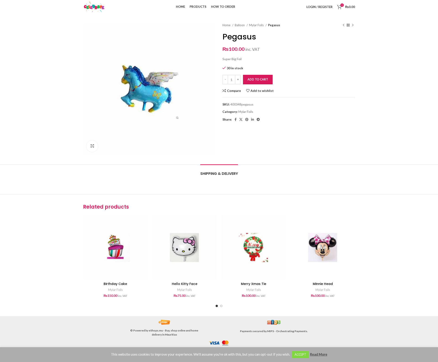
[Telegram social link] (258, 119)
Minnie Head (323, 284)
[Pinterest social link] (247, 119)
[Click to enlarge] (92, 146)
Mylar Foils (256, 25)
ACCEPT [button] (300, 354)
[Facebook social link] (235, 119)
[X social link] (241, 119)
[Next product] (352, 25)
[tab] (219, 171)
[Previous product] (343, 25)
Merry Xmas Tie (253, 284)
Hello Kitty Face (184, 284)
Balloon (240, 25)
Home (226, 25)
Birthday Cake (115, 284)
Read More (318, 354)
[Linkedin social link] (252, 119)
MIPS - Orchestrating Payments (287, 331)
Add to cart (258, 79)
